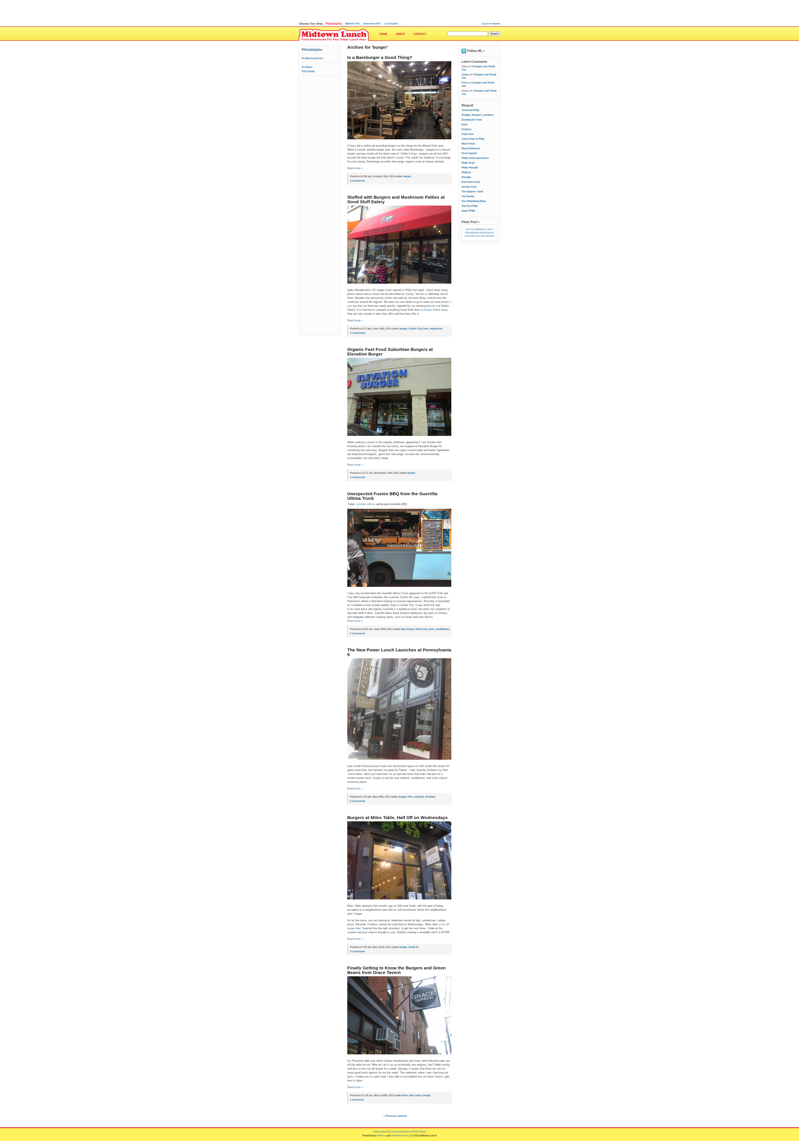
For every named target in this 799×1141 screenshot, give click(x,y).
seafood (419, 796)
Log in (485, 23)
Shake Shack (432, 309)
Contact (419, 34)
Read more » (355, 168)
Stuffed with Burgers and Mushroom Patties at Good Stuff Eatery (396, 199)
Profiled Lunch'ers (312, 58)
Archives (307, 67)
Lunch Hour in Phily (473, 138)
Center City (415, 328)
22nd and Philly (470, 110)
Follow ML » (476, 50)
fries (425, 328)
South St (413, 947)
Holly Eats (468, 134)
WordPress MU (400, 1135)
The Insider (468, 196)
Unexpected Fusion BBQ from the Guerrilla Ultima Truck (392, 496)
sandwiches (442, 629)
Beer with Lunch (412, 1095)
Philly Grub (468, 162)
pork (431, 629)
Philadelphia (334, 23)
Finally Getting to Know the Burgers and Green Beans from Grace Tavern (396, 970)
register (496, 23)
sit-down (430, 796)
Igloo (350, 1076)
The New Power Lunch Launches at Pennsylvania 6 (399, 652)
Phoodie (466, 177)
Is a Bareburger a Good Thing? (379, 57)
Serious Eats (469, 186)
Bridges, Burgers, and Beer (478, 114)
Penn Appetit (469, 153)
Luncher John (364, 504)
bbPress (381, 1135)
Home (383, 34)
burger (407, 176)
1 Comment (357, 1099)
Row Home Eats (471, 182)
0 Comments (357, 477)
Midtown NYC (352, 23)
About (400, 34)
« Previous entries (395, 1115)
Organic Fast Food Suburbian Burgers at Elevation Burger (390, 351)
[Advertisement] (399, 9)
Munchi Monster (471, 148)
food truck (422, 629)
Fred (464, 82)
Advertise (406, 1131)
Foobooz (466, 129)
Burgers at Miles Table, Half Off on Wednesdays (397, 817)
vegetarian (436, 328)
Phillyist (466, 172)
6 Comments (357, 180)
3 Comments (357, 333)
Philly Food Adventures (475, 158)
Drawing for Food (472, 119)
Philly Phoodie (470, 167)
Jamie (465, 74)
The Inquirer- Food (472, 191)
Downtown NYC (372, 23)
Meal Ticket (468, 143)
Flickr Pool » (471, 222)
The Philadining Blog (473, 201)
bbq (403, 629)
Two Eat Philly (470, 206)
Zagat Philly (468, 210)
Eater (465, 124)
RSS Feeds (308, 71)
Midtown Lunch (334, 35)
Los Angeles (391, 23)
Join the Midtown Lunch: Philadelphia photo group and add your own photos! (479, 232)
